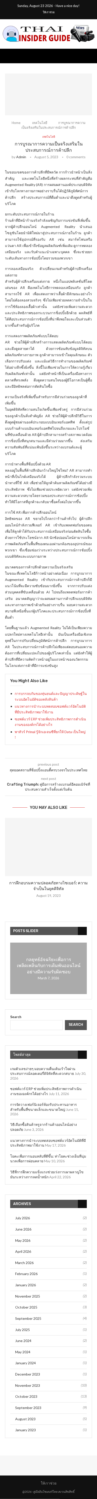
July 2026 (22, 1218)
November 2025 (27, 1296)
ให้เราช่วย (48, 12)
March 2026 (24, 1263)
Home (16, 123)
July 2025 (22, 1330)
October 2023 (26, 1396)
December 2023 (27, 1374)
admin (21, 157)
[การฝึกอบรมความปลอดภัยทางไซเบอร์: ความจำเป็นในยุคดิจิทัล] (48, 847)
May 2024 (22, 1352)
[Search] (92, 56)
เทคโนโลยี (39, 123)
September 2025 (28, 1318)
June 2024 (23, 1341)
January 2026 (25, 1285)
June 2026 (23, 1229)
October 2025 (26, 1307)
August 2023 (25, 1419)
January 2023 (25, 1430)
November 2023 (27, 1385)
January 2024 (25, 1363)
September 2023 (28, 1408)
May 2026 (22, 1240)
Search (15, 1017)
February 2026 (26, 1274)
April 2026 (23, 1251)
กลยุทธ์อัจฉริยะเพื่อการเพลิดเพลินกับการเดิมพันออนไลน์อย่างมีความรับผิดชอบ (48, 966)
